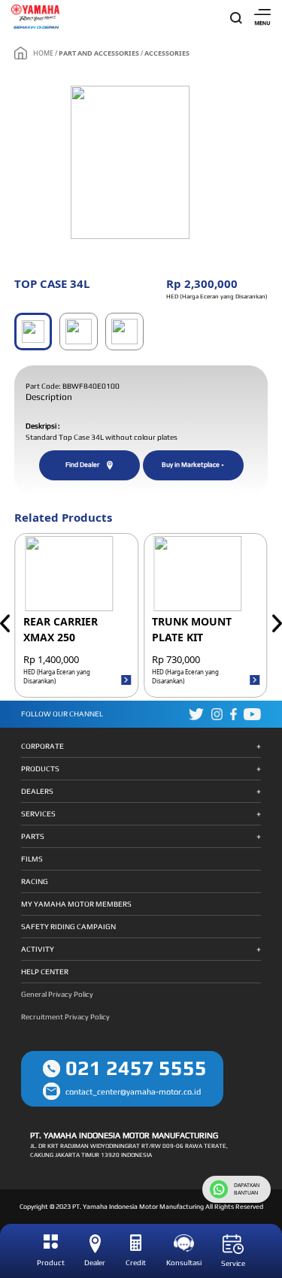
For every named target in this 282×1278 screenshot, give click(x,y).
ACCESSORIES (167, 53)
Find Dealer (82, 464)
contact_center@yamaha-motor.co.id (133, 1091)
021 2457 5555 (136, 1068)
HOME (43, 53)
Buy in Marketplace (191, 464)
